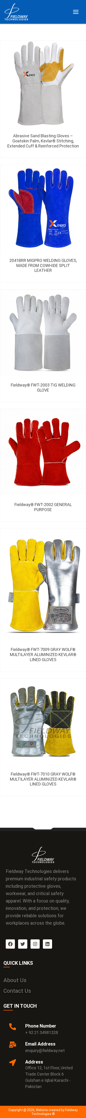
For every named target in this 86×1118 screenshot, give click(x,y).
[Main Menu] (75, 11)
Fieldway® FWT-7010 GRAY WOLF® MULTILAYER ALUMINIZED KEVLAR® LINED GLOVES (43, 779)
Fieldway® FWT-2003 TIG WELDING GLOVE (43, 388)
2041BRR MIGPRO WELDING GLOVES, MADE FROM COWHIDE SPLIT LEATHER (43, 265)
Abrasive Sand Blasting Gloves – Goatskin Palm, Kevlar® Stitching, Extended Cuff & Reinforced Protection (43, 140)
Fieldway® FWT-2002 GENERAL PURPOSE (43, 507)
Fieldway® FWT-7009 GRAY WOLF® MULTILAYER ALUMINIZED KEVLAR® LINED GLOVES (43, 654)
